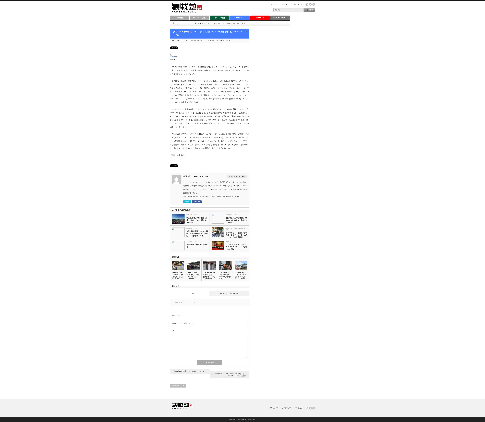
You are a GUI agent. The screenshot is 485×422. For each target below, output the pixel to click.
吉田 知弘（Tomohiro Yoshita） (220, 40)
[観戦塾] (187, 11)
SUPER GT (260, 18)
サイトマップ (287, 4)
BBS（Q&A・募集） (200, 18)
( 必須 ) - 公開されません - (183, 323)
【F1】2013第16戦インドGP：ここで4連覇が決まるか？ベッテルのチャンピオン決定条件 (228, 374)
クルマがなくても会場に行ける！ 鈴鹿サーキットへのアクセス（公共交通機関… (236, 235)
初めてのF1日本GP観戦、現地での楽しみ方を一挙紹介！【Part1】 (236, 220)
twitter (310, 4)
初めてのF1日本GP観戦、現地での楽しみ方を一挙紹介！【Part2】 (197, 220)
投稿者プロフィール (238, 176)
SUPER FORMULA (280, 18)
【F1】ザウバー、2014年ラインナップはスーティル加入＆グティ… (178, 276)
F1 (182, 23)
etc (235, 215)
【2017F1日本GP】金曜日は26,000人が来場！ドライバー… (225, 276)
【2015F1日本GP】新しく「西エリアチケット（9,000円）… (193, 276)
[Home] (174, 23)
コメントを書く (198, 40)
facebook (313, 4)
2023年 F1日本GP (240, 228)
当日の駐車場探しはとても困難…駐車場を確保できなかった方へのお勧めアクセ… (197, 233)
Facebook (196, 201)
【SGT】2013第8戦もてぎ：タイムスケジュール (189, 371)
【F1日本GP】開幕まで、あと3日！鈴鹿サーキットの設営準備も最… (209, 277)
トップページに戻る (178, 385)
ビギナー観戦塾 (219, 18)
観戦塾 (240, 419)
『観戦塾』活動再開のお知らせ (197, 246)
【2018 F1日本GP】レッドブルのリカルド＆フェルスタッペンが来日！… (237, 247)
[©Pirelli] (173, 56)
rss (307, 4)
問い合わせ (298, 4)
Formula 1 (240, 18)
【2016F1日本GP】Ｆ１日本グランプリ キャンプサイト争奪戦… (241, 276)
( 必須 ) (176, 315)
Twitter (187, 201)
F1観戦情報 (180, 18)
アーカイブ (275, 4)
